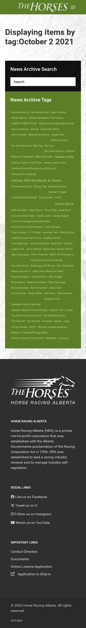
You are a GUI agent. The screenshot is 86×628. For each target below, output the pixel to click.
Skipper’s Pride (52, 298)
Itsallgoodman (52, 237)
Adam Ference (59, 112)
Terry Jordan (66, 310)
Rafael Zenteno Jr (21, 271)
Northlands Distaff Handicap (46, 260)
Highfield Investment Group (26, 237)
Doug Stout (65, 210)
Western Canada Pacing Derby (29, 332)
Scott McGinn (18, 293)
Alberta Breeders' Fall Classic (46, 117)
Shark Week (35, 293)
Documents (20, 559)
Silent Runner (64, 293)
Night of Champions (61, 254)
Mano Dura (49, 248)
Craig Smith (46, 197)
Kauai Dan (56, 243)
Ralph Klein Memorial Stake (48, 271)
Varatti (58, 321)
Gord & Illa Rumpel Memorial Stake (30, 221)
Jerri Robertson (19, 243)
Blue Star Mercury (54, 151)
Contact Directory (24, 551)
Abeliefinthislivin (20, 112)
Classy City (40, 186)
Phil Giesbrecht (65, 265)
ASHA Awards (18, 134)
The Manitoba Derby (54, 315)
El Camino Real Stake (23, 215)
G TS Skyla (34, 232)
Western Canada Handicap (52, 327)
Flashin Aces (44, 215)
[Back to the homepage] (43, 7)
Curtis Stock (64, 204)
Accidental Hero (40, 112)
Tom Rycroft (33, 321)
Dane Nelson (36, 210)
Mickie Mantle (65, 248)
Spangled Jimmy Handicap (26, 304)
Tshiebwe (47, 321)
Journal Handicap (39, 243)
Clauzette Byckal (57, 186)
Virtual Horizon (19, 327)
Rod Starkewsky (20, 287)
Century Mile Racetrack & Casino (36, 180)
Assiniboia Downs (39, 134)
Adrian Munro (19, 117)
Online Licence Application (31, 566)
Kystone (68, 243)
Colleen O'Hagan (57, 192)
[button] (73, 7)
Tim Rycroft (18, 321)
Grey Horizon (19, 232)
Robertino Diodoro (37, 282)
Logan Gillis (17, 248)
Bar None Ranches (21, 145)
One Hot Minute (20, 265)
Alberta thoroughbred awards (56, 123)
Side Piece (50, 293)
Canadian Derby (64, 156)
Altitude (34, 129)
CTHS (58, 197)
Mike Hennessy (20, 254)
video (66, 321)
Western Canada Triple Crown (27, 338)
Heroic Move (67, 232)
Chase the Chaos (21, 186)
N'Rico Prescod (39, 254)
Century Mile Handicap (23, 174)
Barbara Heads (59, 140)
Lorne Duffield (33, 248)
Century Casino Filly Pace (26, 162)
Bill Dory (49, 145)
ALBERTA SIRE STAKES (24, 123)
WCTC (32, 327)
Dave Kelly (51, 210)
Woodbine (51, 338)
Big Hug (38, 145)
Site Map (16, 620)
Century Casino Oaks (54, 162)
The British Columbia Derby (26, 315)
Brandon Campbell (22, 156)
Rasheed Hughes (20, 276)
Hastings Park (50, 232)
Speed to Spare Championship (29, 310)
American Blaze (50, 129)
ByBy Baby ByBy (43, 156)
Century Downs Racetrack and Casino (33, 168)
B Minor (70, 151)
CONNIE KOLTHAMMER (24, 197)
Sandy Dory (55, 287)
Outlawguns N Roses (42, 265)
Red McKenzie (39, 276)
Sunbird (53, 310)
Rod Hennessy (57, 282)
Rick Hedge (55, 276)
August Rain (58, 134)
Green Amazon (52, 226)
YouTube (63, 338)
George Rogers (60, 215)
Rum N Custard (39, 287)
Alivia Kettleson (19, 129)
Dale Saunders (19, 210)
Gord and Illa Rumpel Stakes (27, 226)
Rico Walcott (18, 282)
